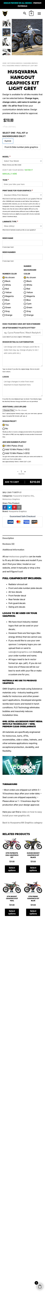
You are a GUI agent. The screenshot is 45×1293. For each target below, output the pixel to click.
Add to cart (22, 481)
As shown (10, 277)
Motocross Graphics (15, 63)
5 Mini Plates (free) (14, 445)
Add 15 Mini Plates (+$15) (17, 453)
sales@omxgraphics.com (20, 652)
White (8, 285)
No (6, 428)
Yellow (8, 292)
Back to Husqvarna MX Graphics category (22, 822)
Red (7, 288)
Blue (7, 300)
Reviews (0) (8, 544)
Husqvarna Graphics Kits (23, 496)
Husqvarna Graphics (18, 511)
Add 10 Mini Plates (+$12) (17, 449)
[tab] (22, 538)
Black (7, 281)
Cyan (7, 303)
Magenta (9, 296)
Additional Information (13, 549)
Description (8, 538)
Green (8, 307)
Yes (7, 425)
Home (4, 63)
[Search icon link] (25, 13)
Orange (8, 315)
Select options (12, 869)
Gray (7, 311)
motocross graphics (18, 556)
